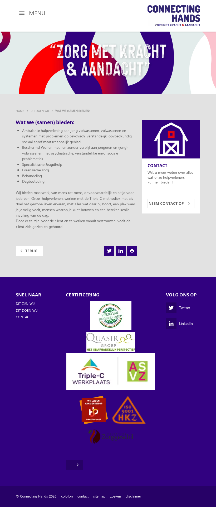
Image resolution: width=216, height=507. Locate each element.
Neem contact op (166, 203)
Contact (157, 166)
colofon (67, 496)
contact (83, 496)
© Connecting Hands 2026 (36, 496)
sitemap (99, 496)
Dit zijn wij (25, 303)
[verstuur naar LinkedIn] (121, 251)
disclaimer (133, 496)
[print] (132, 251)
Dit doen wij (27, 310)
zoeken (115, 496)
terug (31, 250)
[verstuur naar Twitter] (109, 251)
